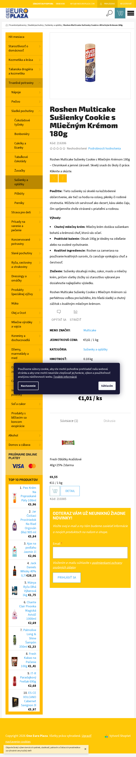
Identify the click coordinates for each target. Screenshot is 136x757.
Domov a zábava (19, 445)
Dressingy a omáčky (19, 278)
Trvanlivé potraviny (20, 83)
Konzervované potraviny (20, 241)
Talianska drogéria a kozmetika (20, 71)
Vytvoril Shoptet (120, 736)
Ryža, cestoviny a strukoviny (21, 264)
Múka (14, 303)
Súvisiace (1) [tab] (69, 421)
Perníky (19, 203)
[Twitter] (54, 178)
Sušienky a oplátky (21, 182)
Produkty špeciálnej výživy (22, 292)
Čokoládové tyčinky (22, 122)
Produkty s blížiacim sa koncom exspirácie (19, 419)
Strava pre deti (21, 212)
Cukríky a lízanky (20, 145)
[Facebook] (63, 178)
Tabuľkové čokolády (21, 159)
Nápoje (16, 92)
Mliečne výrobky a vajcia (21, 324)
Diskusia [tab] (109, 421)
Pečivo (15, 101)
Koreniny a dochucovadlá (20, 338)
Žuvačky (19, 170)
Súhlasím (107, 386)
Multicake (89, 330)
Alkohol (13, 435)
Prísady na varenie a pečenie (18, 226)
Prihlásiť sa (67, 577)
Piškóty (19, 193)
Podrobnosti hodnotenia (104, 148)
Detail (70, 491)
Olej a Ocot (18, 313)
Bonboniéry (21, 134)
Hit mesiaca (16, 37)
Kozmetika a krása (20, 60)
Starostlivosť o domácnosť (18, 48)
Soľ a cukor (18, 404)
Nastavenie (28, 386)
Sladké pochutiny (22, 111)
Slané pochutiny (21, 253)
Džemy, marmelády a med (20, 353)
